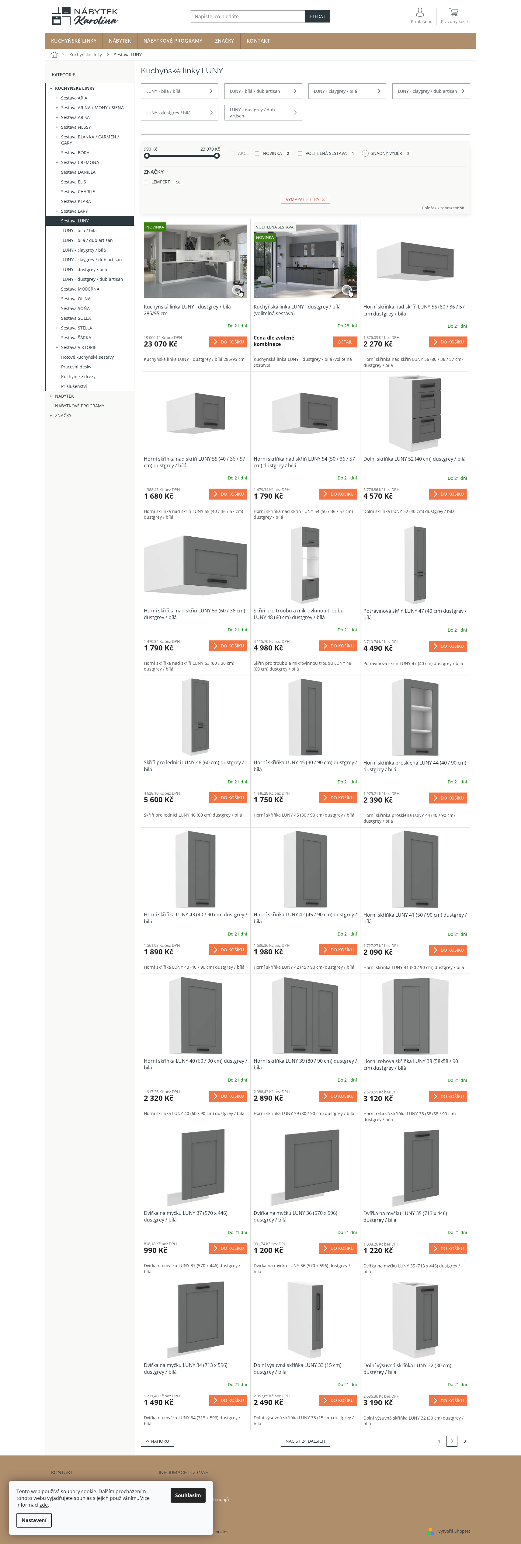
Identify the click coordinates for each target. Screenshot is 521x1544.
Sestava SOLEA (76, 318)
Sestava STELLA (76, 328)
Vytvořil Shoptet (454, 1531)
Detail (345, 342)
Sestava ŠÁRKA (76, 337)
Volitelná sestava (330, 153)
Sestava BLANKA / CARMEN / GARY (90, 140)
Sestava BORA (75, 152)
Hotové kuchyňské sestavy (87, 357)
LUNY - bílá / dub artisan (88, 240)
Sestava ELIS (73, 182)
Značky (63, 415)
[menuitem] (74, 41)
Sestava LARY (74, 211)
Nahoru (160, 1441)
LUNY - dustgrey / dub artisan (93, 279)
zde (44, 1504)
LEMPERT (166, 182)
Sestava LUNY (75, 221)
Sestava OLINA (76, 298)
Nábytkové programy (79, 406)
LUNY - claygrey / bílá (84, 250)
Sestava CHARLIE (78, 191)
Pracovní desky (76, 367)
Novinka (276, 153)
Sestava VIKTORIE (78, 347)
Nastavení (34, 1520)
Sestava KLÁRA (76, 201)
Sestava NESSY (76, 127)
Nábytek (64, 396)
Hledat (317, 16)
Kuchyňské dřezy (78, 376)
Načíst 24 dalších (305, 1441)
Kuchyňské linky (75, 88)
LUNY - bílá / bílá (80, 230)
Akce (243, 153)
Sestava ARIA (74, 98)
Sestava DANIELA (78, 172)
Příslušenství (74, 386)
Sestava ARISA (75, 117)
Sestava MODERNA (80, 289)
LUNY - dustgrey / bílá (85, 269)
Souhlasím (188, 1495)
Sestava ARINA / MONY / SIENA (92, 107)
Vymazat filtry (302, 199)
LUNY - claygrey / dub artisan (92, 260)
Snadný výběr (390, 153)
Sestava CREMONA (80, 162)
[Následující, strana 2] (451, 1441)
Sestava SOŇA (75, 308)
